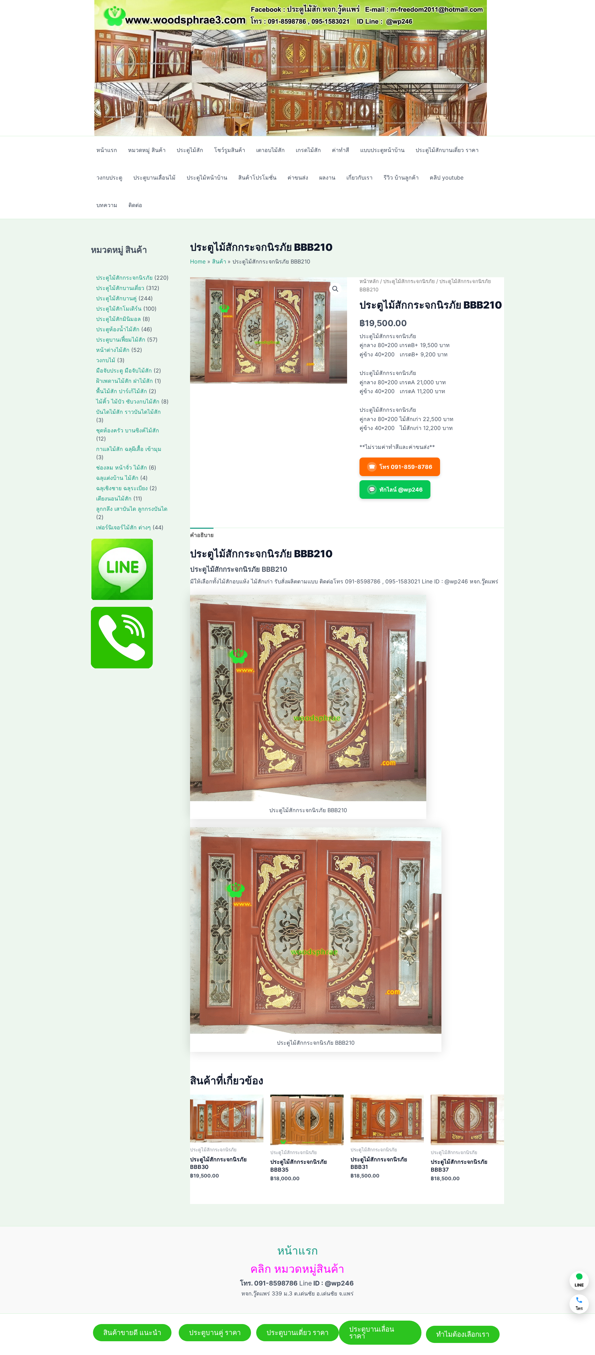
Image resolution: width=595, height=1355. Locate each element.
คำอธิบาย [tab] (201, 534)
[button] (335, 289)
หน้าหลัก (369, 281)
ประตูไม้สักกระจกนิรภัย (409, 281)
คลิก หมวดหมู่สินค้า (297, 1269)
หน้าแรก (297, 1250)
